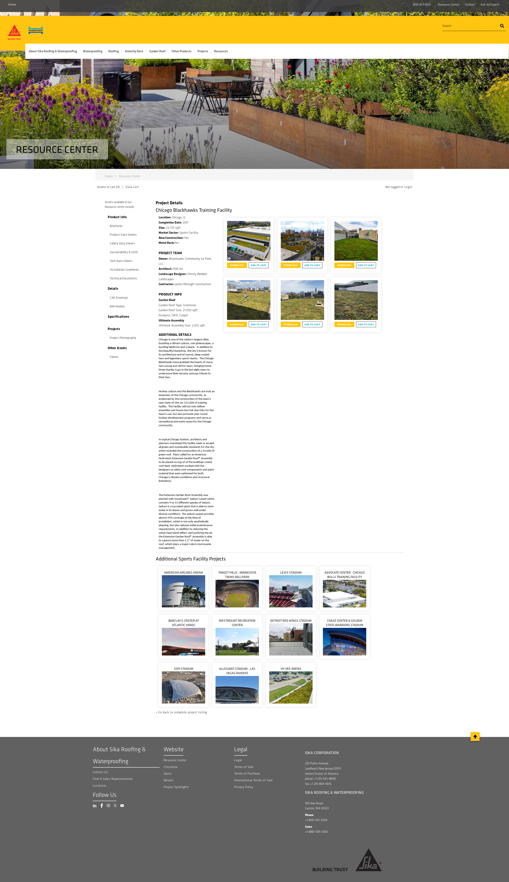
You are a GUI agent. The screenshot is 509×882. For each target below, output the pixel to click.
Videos (114, 357)
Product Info (117, 217)
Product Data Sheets (123, 234)
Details (113, 288)
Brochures (116, 226)
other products (181, 51)
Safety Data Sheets (122, 243)
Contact (470, 4)
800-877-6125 (422, 4)
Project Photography (123, 338)
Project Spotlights (176, 787)
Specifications (118, 316)
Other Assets (117, 348)
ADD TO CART (259, 265)
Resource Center (448, 4)
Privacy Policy (243, 787)
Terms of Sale (244, 767)
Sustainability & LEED (124, 252)
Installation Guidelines (124, 269)
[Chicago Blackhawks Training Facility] (248, 240)
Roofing (113, 51)
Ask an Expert (489, 4)
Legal (238, 760)
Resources (221, 51)
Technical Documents (123, 278)
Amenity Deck (134, 51)
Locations (99, 785)
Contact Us (100, 772)
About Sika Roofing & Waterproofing (53, 51)
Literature (171, 767)
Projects (202, 51)
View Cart (132, 187)
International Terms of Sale (253, 780)
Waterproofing (92, 51)
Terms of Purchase (247, 773)
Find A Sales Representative (113, 779)
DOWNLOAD (237, 265)
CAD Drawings (119, 297)
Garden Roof (157, 51)
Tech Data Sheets (121, 261)
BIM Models (117, 306)
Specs (168, 773)
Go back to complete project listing (182, 712)
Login (408, 187)
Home (12, 4)
